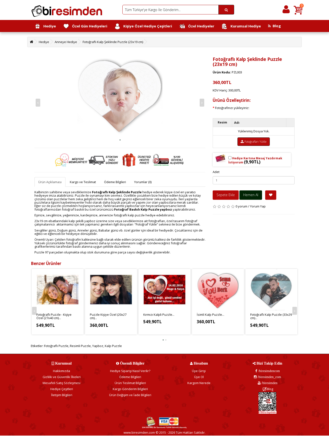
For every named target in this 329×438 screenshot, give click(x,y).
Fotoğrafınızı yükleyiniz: (232, 108)
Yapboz (97, 346)
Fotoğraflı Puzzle (56, 346)
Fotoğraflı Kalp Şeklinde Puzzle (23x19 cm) (113, 42)
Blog (276, 25)
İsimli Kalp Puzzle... (210, 314)
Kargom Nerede (199, 383)
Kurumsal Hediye (244, 26)
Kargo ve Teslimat (83, 182)
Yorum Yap (258, 206)
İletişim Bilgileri (61, 395)
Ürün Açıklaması (50, 182)
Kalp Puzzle (113, 346)
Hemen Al (250, 195)
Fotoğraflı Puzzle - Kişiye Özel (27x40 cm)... (54, 316)
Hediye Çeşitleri (61, 389)
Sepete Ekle (226, 195)
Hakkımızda (61, 371)
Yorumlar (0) (142, 182)
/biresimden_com (269, 377)
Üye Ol (199, 377)
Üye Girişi (199, 371)
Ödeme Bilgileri (115, 182)
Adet (216, 172)
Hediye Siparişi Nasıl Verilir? (130, 371)
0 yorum (241, 206)
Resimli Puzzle (80, 346)
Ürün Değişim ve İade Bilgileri (130, 395)
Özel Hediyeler (199, 26)
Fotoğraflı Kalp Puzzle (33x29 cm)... (271, 316)
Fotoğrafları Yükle (255, 142)
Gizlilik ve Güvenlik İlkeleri (62, 377)
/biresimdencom (268, 371)
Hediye (48, 26)
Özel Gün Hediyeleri (88, 26)
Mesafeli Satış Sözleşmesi (61, 383)
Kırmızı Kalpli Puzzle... (158, 314)
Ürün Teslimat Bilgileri (130, 383)
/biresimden (269, 383)
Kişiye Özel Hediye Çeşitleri (146, 26)
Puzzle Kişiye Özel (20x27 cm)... (108, 316)
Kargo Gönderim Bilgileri (130, 389)
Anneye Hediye (66, 42)
